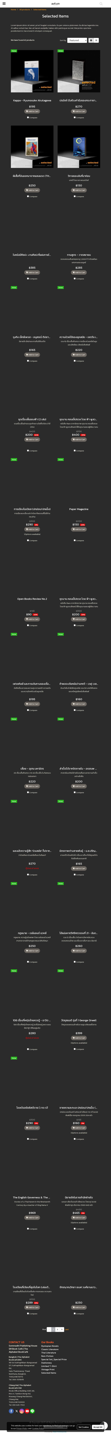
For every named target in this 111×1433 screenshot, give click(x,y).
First (44, 1329)
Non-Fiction (47, 1356)
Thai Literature (48, 1352)
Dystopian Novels (49, 1346)
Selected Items (48, 1372)
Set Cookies (84, 1427)
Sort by (63, 40)
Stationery (46, 1362)
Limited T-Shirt (49, 1366)
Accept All (98, 1427)
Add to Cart (33, 111)
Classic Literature (49, 1349)
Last (67, 1329)
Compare (33, 117)
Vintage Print (47, 1369)
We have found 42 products (22, 40)
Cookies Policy (38, 1428)
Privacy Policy (21, 1428)
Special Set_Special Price (54, 1359)
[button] (100, 3)
